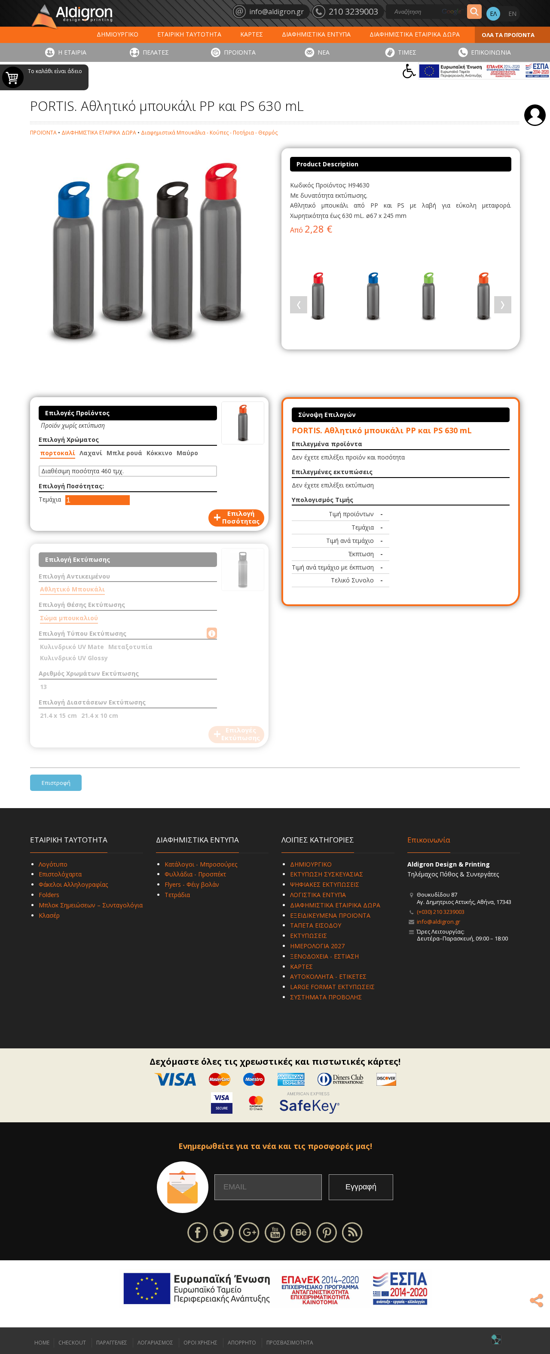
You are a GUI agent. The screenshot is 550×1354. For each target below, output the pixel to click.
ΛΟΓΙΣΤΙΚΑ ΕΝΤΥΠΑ (318, 895)
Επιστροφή (56, 783)
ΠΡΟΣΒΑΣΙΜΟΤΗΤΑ (289, 1342)
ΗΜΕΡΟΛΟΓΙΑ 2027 (317, 946)
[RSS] (352, 1232)
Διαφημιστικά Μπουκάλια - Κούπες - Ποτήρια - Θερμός (209, 132)
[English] (512, 14)
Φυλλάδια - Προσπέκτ (195, 874)
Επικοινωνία (428, 840)
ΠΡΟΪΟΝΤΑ (240, 52)
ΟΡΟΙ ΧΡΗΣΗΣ (200, 1342)
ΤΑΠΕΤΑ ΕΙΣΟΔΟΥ (315, 925)
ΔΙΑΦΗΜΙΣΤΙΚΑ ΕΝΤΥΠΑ (316, 34)
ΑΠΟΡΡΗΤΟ (242, 1342)
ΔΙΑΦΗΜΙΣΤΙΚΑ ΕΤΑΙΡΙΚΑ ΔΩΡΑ (415, 34)
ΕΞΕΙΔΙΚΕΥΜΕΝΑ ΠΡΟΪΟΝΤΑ (330, 915)
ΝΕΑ (324, 52)
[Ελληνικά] (493, 14)
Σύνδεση (535, 115)
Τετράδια (177, 895)
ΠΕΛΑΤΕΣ (156, 52)
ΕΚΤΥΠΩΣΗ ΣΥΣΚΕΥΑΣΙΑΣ (326, 874)
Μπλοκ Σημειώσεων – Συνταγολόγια (91, 905)
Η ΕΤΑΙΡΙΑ (72, 52)
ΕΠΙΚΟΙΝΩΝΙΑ (491, 52)
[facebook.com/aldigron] (198, 1232)
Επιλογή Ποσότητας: (71, 486)
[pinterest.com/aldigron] (327, 1232)
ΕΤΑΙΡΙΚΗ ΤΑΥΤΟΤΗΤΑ (189, 34)
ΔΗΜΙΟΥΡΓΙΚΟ (117, 34)
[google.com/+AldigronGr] (249, 1232)
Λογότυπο (53, 864)
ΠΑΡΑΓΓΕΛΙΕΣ (111, 1342)
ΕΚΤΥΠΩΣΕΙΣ (308, 935)
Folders (49, 895)
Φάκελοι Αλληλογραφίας (73, 884)
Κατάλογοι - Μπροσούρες (201, 864)
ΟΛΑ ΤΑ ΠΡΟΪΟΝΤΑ (508, 35)
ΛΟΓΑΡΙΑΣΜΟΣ (155, 1342)
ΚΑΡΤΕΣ (251, 34)
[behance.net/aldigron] (301, 1232)
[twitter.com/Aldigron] (223, 1232)
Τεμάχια (50, 499)
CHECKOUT (72, 1342)
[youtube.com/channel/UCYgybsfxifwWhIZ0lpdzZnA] (275, 1232)
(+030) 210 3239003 (440, 912)
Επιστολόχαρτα (60, 874)
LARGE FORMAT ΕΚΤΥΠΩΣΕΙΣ (332, 987)
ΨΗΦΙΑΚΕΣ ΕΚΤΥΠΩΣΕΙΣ (324, 884)
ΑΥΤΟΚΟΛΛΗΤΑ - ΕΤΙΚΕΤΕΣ (328, 976)
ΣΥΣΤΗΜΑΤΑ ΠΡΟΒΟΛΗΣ (326, 997)
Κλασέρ (49, 915)
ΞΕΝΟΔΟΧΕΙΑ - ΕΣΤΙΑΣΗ (324, 956)
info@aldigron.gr (438, 921)
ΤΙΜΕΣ (407, 52)
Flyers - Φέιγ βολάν (192, 884)
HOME (41, 1342)
